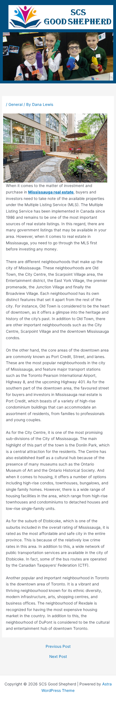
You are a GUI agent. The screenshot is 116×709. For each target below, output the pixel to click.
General (15, 104)
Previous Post (58, 647)
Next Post (58, 657)
